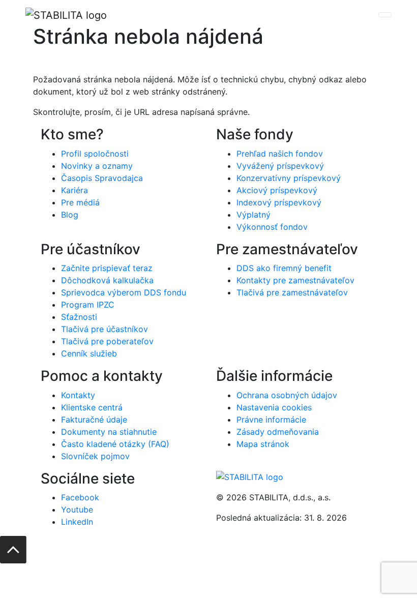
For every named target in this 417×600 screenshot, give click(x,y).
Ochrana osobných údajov (286, 395)
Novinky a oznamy (97, 166)
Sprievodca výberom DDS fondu (123, 292)
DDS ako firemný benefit (284, 268)
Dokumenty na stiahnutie (109, 432)
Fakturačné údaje (94, 419)
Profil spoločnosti (95, 153)
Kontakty (78, 395)
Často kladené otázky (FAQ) (115, 444)
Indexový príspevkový (278, 202)
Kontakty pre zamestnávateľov (295, 280)
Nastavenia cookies (274, 407)
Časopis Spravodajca (102, 178)
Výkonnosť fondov (272, 227)
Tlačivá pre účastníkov (104, 329)
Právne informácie (271, 419)
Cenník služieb (89, 353)
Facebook (80, 497)
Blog (69, 214)
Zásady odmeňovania (277, 432)
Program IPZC (87, 304)
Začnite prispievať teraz (107, 268)
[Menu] (385, 14)
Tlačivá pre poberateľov (107, 341)
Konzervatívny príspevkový (288, 178)
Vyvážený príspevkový (280, 166)
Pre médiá (80, 202)
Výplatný (253, 214)
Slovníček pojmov (95, 456)
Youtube (77, 509)
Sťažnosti (79, 317)
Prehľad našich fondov (279, 153)
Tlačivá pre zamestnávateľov (292, 292)
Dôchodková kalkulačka (107, 280)
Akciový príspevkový (276, 190)
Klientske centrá (92, 407)
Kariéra (74, 190)
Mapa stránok (262, 444)
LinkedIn (77, 522)
